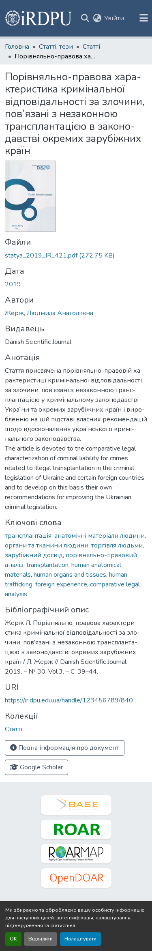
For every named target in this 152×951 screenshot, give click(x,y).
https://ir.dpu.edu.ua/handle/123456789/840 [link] (69, 700)
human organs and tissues (70, 574)
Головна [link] (17, 46)
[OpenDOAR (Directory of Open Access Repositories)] (76, 878)
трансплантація (28, 535)
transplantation (47, 564)
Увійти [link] (114, 18)
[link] (76, 255)
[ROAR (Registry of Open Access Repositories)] (76, 829)
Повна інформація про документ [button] (68, 747)
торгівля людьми (117, 545)
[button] (39, 18)
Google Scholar (40, 767)
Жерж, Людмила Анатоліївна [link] (49, 313)
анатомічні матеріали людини (99, 535)
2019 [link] (13, 284)
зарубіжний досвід (34, 555)
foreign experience (61, 584)
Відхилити (40, 938)
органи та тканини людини (46, 545)
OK (13, 938)
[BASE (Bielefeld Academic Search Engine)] (76, 805)
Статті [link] (91, 46)
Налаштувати (80, 938)
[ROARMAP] (76, 853)
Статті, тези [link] (56, 46)
